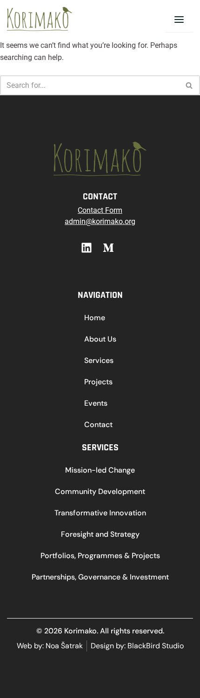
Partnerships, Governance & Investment (100, 577)
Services (98, 360)
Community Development (100, 491)
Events (95, 403)
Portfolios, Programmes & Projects (100, 555)
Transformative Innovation (100, 513)
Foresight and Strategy (100, 534)
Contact (98, 424)
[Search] (189, 85)
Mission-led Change (100, 470)
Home (94, 318)
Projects (98, 382)
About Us (100, 339)
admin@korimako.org (100, 221)
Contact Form (100, 210)
